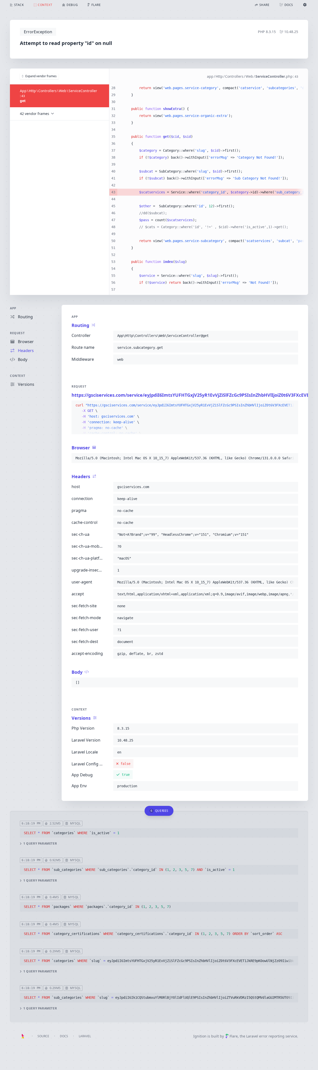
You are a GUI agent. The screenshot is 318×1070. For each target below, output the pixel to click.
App (13, 308)
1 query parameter (40, 844)
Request (17, 333)
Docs (64, 1036)
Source (43, 1036)
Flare (234, 1036)
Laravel (85, 1036)
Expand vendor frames (41, 76)
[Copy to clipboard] (292, 336)
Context (17, 376)
